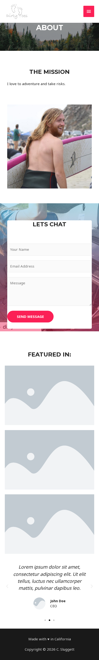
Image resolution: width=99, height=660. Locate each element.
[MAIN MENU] (88, 11)
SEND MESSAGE (30, 316)
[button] (45, 620)
